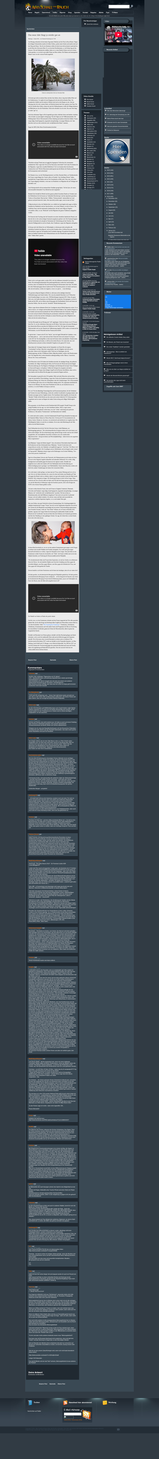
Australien (90, 142)
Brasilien (89, 161)
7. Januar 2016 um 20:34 (34, 1272)
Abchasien (90, 118)
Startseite (53, 660)
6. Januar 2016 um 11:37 (34, 835)
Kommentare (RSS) (77, 1419)
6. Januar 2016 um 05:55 (34, 706)
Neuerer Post (32, 660)
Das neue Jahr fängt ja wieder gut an (44, 35)
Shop (70, 12)
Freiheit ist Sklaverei (113, 130)
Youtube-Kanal (91, 106)
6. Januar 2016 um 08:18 (34, 756)
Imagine (31, 967)
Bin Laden (90, 150)
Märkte (101, 12)
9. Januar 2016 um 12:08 (34, 1288)
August (110, 210)
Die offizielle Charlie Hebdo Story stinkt (117, 337)
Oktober (110, 204)
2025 (108, 170)
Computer (90, 174)
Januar (110, 230)
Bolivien (89, 159)
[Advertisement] (52, 22)
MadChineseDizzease (35, 860)
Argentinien (90, 133)
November (111, 201)
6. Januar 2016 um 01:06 (34, 693)
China (89, 170)
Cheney (89, 168)
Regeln (37, 12)
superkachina (111, 258)
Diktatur (89, 183)
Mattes (109, 247)
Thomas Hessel (34, 834)
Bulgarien (90, 163)
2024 (108, 173)
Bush (88, 166)
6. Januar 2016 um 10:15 (34, 818)
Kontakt (85, 12)
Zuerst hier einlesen (92, 24)
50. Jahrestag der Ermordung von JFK (118, 114)
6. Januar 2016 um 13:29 (34, 968)
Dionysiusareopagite (35, 928)
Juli (109, 213)
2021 (108, 182)
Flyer (107, 12)
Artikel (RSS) (67, 1419)
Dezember (111, 198)
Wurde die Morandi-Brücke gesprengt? (117, 375)
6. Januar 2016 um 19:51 (34, 1128)
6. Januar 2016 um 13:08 (34, 959)
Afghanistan (90, 122)
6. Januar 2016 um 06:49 (34, 739)
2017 (108, 193)
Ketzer (31, 1115)
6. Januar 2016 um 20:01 (34, 1147)
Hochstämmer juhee (35, 755)
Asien (88, 140)
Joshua (109, 281)
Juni (109, 216)
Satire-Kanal (90, 104)
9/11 (88, 116)
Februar (110, 227)
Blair (88, 155)
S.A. (30, 1246)
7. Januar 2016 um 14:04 (34, 1247)
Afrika (88, 124)
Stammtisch (46, 12)
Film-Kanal (90, 99)
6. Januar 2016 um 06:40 (34, 720)
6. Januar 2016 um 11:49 (34, 862)
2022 (108, 179)
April (109, 222)
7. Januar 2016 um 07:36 (34, 1204)
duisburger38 (33, 795)
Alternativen (90, 131)
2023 (108, 176)
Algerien (89, 129)
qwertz (31, 1184)
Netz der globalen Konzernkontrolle (117, 126)
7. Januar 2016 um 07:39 (34, 1229)
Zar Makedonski (34, 692)
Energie (89, 187)
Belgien (89, 146)
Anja (30, 1271)
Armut (88, 137)
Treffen (55, 12)
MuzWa (31, 1126)
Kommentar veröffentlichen (36, 1374)
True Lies (32, 1287)
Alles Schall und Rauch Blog (43, 1428)
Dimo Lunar (32, 705)
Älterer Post (73, 660)
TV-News (115, 12)
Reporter (62, 12)
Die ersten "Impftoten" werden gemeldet (118, 347)
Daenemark (90, 179)
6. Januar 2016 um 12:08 (34, 929)
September (111, 207)
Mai (109, 219)
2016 (108, 196)
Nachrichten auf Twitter (34, 1411)
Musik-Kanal (90, 102)
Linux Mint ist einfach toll (115, 232)
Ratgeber (93, 12)
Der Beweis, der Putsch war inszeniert (117, 342)
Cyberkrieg (90, 176)
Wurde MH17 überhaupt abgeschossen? (118, 358)
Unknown (32, 673)
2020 (108, 185)
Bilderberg (90, 148)
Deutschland (90, 181)
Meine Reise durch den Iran (115, 118)
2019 (108, 188)
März (109, 225)
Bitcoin (89, 153)
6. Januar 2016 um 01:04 (34, 675)
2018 (108, 190)
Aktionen (89, 127)
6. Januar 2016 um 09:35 (34, 796)
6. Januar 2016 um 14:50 (34, 1060)
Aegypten (90, 120)
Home (30, 12)
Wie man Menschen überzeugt (116, 111)
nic (108, 270)
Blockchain (90, 157)
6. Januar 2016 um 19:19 (34, 1117)
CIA (88, 172)
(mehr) (122, 254)
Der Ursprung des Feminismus (51, 624)
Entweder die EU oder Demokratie (117, 122)
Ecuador (89, 185)
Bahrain (89, 144)
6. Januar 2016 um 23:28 (34, 1185)
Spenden (77, 12)
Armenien (90, 135)
